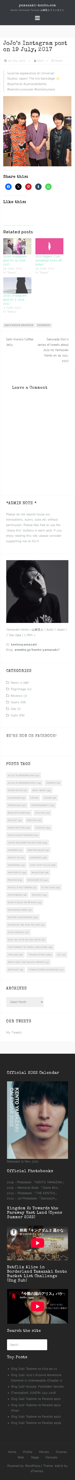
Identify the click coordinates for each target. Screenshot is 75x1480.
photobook (17, 895)
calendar (16, 798)
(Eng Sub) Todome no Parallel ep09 (36, 1422)
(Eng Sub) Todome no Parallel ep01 (36, 1398)
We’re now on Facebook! (31, 736)
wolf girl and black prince (28, 962)
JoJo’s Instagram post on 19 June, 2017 (15, 260)
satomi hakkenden (23, 917)
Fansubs (52, 1457)
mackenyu (17, 872)
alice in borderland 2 (24, 783)
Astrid (59, 1465)
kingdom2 (16, 865)
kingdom (38, 857)
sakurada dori (20, 910)
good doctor (19, 828)
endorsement (42, 805)
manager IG (38, 880)
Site (13, 709)
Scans (15, 702)
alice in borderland (23, 775)
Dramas (61, 1452)
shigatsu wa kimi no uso (26, 925)
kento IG (16, 857)
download (17, 805)
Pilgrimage (18, 689)
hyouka (43, 828)
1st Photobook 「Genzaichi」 (38, 1198)
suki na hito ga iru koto (26, 940)
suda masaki (18, 932)
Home (12, 1452)
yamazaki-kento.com (37, 5)
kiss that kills (43, 865)
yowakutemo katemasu (46, 969)
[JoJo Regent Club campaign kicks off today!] (49, 246)
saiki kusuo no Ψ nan (24, 902)
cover (50, 798)
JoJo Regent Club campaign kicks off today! (48, 260)
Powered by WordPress (23, 1465)
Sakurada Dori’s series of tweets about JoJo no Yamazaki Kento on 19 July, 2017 (53, 350)
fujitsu (42, 813)
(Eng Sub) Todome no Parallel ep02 (36, 1416)
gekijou (34, 820)
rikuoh (39, 895)
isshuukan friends (23, 835)
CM (34, 798)
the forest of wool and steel (30, 947)
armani (53, 783)
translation (43, 325)
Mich (40, 60)
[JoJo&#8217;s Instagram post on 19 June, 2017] (17, 246)
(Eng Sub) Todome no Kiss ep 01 (34, 1368)
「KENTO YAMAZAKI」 (48, 1182)
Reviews (16, 695)
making (15, 880)
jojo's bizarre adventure (19, 325)
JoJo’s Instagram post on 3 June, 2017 (15, 299)
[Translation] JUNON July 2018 (33, 1392)
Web (21, 1457)
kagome (15, 850)
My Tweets (14, 1032)
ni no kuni (51, 887)
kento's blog (38, 850)
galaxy (15, 820)
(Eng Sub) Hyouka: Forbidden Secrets (37, 1386)
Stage (35, 1457)
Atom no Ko (17, 790)
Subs (14, 715)
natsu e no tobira (22, 887)
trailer (15, 955)
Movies (44, 1452)
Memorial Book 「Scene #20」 (39, 1187)
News (59, 60)
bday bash (42, 790)
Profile (27, 1452)
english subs (19, 813)
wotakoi (15, 969)
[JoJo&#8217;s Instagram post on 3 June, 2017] (17, 285)
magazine (40, 872)
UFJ (61, 955)
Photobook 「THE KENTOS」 (38, 1193)
